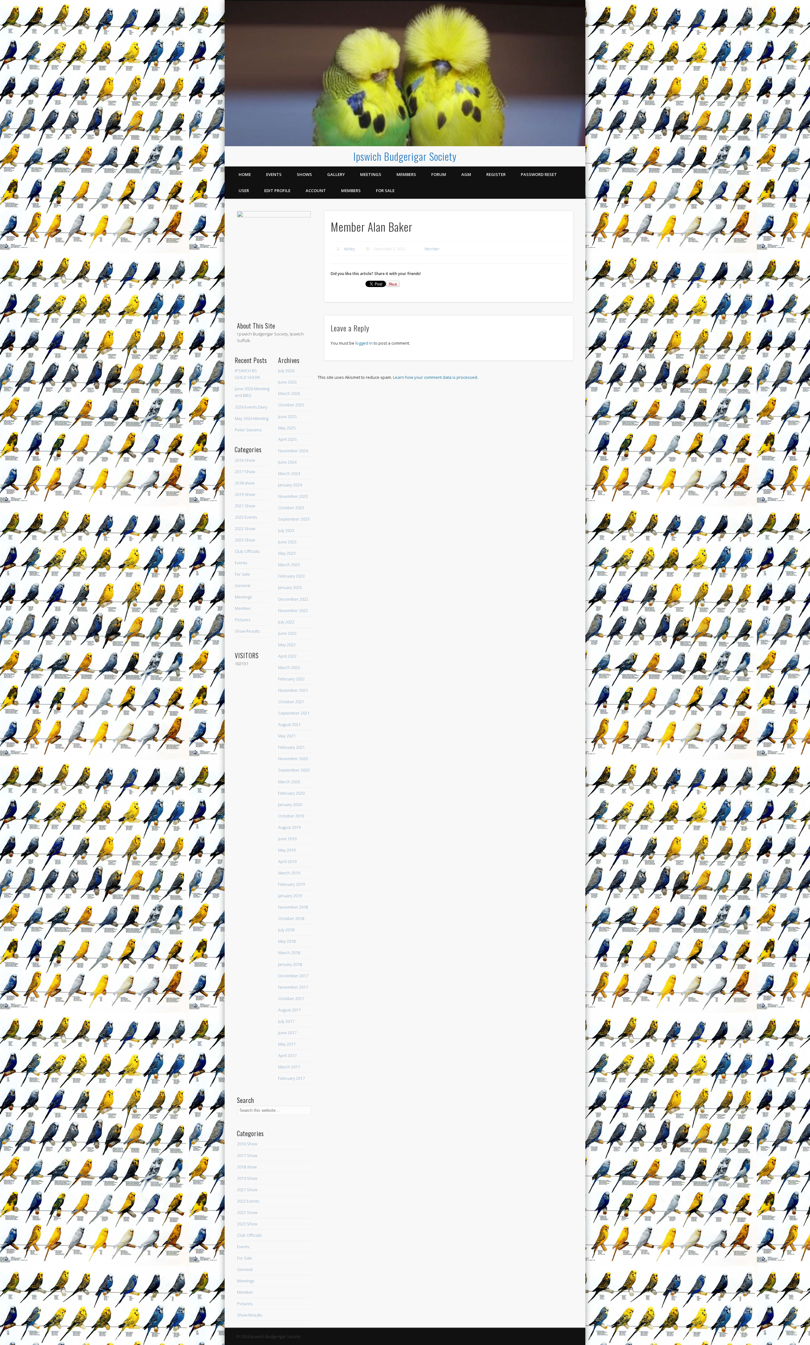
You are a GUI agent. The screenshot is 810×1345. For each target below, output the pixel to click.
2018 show (244, 483)
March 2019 (289, 873)
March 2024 (289, 473)
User (244, 190)
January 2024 (290, 485)
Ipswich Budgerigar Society (405, 156)
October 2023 (291, 507)
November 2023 (293, 496)
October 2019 (291, 816)
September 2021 (293, 713)
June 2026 (287, 382)
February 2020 (291, 793)
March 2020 (289, 782)
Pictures (242, 619)
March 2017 (289, 1067)
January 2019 (290, 895)
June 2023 (287, 542)
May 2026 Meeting (251, 418)
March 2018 (289, 952)
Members (406, 174)
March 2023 (289, 564)
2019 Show (245, 494)
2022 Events (246, 517)
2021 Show (245, 506)
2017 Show (245, 471)
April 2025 (287, 439)
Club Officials (247, 551)
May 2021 (287, 736)
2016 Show (245, 460)
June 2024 (287, 462)
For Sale (385, 190)
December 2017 (293, 976)
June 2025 (287, 416)
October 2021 (291, 701)
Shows (304, 174)
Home (245, 174)
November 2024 (293, 451)
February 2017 (291, 1078)
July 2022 (286, 622)
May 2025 (287, 428)
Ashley (349, 249)
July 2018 (286, 930)
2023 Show (245, 540)
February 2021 (291, 747)
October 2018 (291, 918)
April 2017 (287, 1055)
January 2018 (290, 964)
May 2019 (287, 850)
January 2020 (290, 804)
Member (432, 249)
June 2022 (287, 633)
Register (496, 174)
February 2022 (291, 679)
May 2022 (287, 644)
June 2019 (287, 838)
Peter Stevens (248, 430)
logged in (364, 343)
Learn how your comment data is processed (435, 377)
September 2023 (293, 519)
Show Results (247, 631)
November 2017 (293, 987)
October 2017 (291, 998)
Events (274, 174)
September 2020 (293, 770)
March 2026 (289, 393)
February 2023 (291, 576)
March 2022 (289, 667)
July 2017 (286, 1021)
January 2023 (290, 587)
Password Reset (539, 174)
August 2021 (289, 724)
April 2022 (287, 656)
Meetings (370, 174)
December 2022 (293, 599)
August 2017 (289, 1010)
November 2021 (293, 690)
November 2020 (293, 758)
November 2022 (293, 610)
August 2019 (289, 827)
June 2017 (287, 1032)
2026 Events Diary (251, 407)
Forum (438, 174)
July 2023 (286, 530)
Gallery (336, 174)
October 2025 (291, 405)
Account (316, 190)
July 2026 (286, 370)
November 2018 (293, 907)
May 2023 (287, 553)
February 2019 (291, 884)
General (242, 585)
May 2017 (287, 1044)
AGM (466, 174)
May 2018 (287, 941)
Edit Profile (277, 190)
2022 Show (245, 528)
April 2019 (287, 861)
